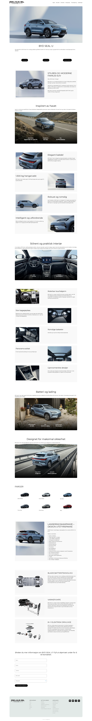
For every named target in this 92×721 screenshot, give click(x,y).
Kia (30, 708)
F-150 (30, 703)
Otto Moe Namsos (56, 708)
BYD (30, 704)
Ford (30, 701)
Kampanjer (67, 2)
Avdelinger (80, 2)
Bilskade (42, 701)
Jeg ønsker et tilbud (21, 685)
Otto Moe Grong (55, 711)
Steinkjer (54, 707)
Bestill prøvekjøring (67, 60)
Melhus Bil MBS (55, 703)
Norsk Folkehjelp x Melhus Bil (46, 708)
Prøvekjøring (74, 2)
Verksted (62, 2)
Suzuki (30, 707)
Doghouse (48, 719)
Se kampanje (24, 60)
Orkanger (54, 704)
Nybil (54, 2)
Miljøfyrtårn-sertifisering (45, 704)
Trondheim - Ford (56, 701)
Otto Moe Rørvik (55, 710)
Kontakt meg (46, 60)
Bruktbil (57, 2)
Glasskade (43, 703)
